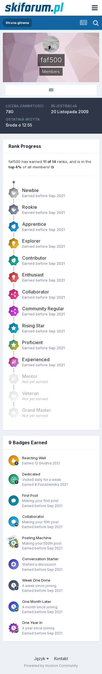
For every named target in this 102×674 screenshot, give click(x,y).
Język (40, 658)
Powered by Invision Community (51, 665)
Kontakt (61, 658)
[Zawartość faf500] (51, 90)
